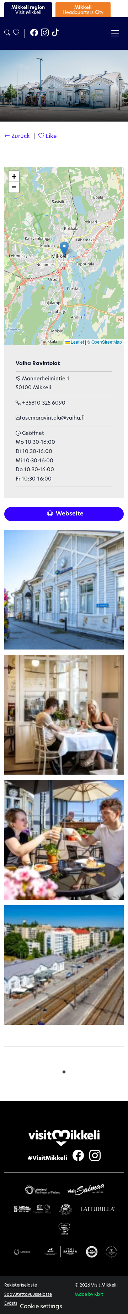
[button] (64, 248)
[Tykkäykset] (15, 33)
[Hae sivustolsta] (7, 33)
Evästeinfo (15, 1304)
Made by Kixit (89, 1295)
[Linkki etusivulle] (64, 1138)
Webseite (69, 514)
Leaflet (77, 342)
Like (50, 136)
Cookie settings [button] (41, 1307)
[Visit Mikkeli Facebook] (34, 33)
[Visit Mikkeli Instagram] (45, 33)
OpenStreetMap (106, 342)
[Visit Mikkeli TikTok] (55, 33)
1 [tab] (64, 1070)
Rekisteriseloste (20, 1285)
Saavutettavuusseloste (28, 1295)
